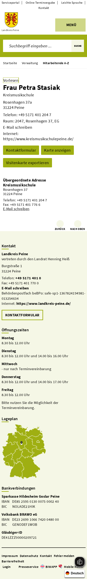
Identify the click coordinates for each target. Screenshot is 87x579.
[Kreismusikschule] (43, 197)
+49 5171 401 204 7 (34, 114)
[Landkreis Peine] (44, 286)
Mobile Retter (74, 567)
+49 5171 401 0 (28, 278)
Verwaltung (30, 63)
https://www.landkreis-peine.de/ (43, 303)
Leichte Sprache (72, 2)
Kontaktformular (21, 150)
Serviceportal (10, 2)
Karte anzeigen (57, 150)
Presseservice (28, 567)
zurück (60, 229)
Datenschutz (29, 556)
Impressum (10, 556)
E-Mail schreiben (17, 127)
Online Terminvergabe (40, 2)
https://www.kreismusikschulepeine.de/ (38, 138)
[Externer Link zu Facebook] (4, 572)
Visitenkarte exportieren (27, 162)
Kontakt (43, 8)
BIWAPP (51, 567)
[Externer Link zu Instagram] (8, 572)
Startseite (10, 63)
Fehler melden (64, 556)
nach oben (77, 229)
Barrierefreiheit (13, 561)
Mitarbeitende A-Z (56, 63)
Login (7, 567)
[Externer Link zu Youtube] (13, 572)
